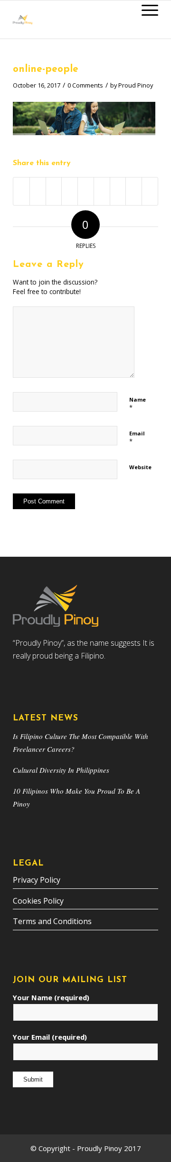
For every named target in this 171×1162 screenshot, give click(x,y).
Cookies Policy (38, 901)
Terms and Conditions (52, 921)
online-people (45, 69)
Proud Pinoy (135, 85)
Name (137, 404)
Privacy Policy (36, 880)
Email (137, 438)
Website (140, 467)
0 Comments (85, 85)
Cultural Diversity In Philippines (61, 770)
